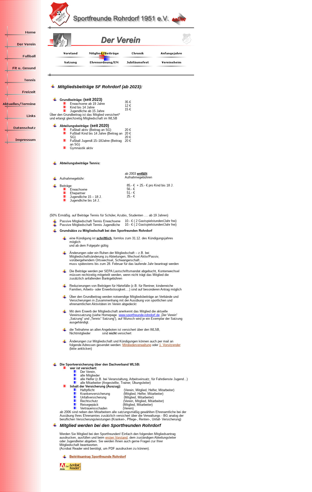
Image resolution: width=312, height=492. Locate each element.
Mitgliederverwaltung (136, 345)
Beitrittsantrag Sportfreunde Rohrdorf (97, 456)
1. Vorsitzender (169, 345)
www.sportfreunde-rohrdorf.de (139, 315)
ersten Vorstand (116, 437)
